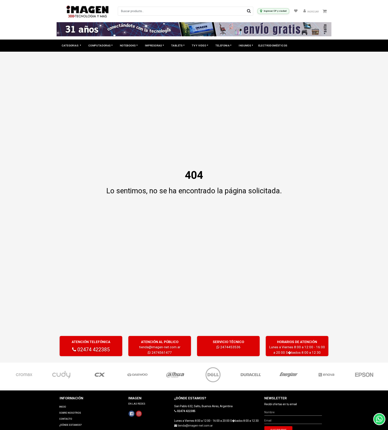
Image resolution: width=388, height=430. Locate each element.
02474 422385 (93, 350)
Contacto (65, 418)
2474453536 (229, 347)
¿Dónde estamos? (70, 425)
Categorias (70, 45)
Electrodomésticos (272, 45)
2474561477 (161, 352)
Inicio (62, 406)
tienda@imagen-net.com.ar (159, 347)
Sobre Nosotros (70, 412)
